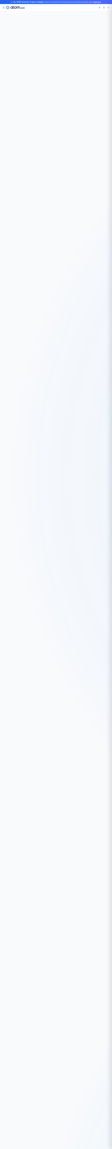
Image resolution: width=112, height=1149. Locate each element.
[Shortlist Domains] (108, 8)
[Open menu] (4, 8)
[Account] (100, 8)
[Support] (104, 8)
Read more (97, 2)
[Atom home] (15, 7)
